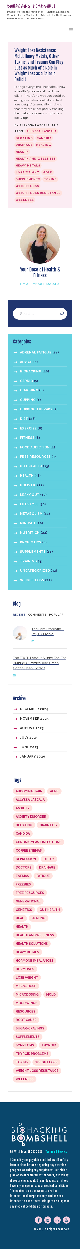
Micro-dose (26, 986)
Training (28, 561)
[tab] (19, 615)
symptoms (25, 1045)
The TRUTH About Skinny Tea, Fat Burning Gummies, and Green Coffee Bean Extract (39, 663)
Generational (28, 901)
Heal (20, 918)
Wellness (25, 199)
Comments (37, 614)
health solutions (32, 943)
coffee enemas (29, 850)
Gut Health (31, 466)
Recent (19, 614)
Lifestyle (29, 504)
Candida (44, 138)
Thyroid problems (32, 1054)
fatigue (43, 876)
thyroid (49, 1045)
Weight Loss (32, 580)
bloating (24, 138)
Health (22, 151)
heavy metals (28, 165)
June (29, 747)
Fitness (27, 438)
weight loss (27, 186)
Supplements (28, 179)
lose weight (27, 172)
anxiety (23, 808)
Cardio (26, 381)
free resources (30, 893)
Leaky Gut (29, 495)
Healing (43, 144)
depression (26, 859)
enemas (22, 876)
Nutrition (30, 532)
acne (54, 791)
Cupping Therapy (36, 409)
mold (47, 172)
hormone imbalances (34, 960)
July (29, 737)
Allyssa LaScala (35, 125)
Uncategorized (35, 570)
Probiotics (30, 542)
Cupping (28, 400)
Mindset (28, 523)
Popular (56, 614)
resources (25, 1011)
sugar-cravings (30, 1028)
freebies (23, 884)
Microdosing (27, 994)
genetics (24, 910)
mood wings (26, 1003)
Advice (26, 362)
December (34, 709)
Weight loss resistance (38, 193)
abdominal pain (29, 791)
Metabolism (31, 514)
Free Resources (35, 456)
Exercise (28, 428)
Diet (24, 419)
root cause (26, 1020)
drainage (24, 144)
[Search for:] (40, 314)
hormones (25, 969)
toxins (50, 179)
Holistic (28, 485)
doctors (24, 867)
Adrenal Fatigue (36, 352)
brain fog (48, 825)
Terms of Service (56, 1151)
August (32, 728)
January (32, 756)
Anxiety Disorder (31, 816)
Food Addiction (35, 447)
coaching (29, 390)
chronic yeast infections (38, 842)
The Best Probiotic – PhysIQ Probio (48, 631)
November (34, 718)
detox (49, 859)
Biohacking (31, 371)
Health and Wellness (36, 158)
